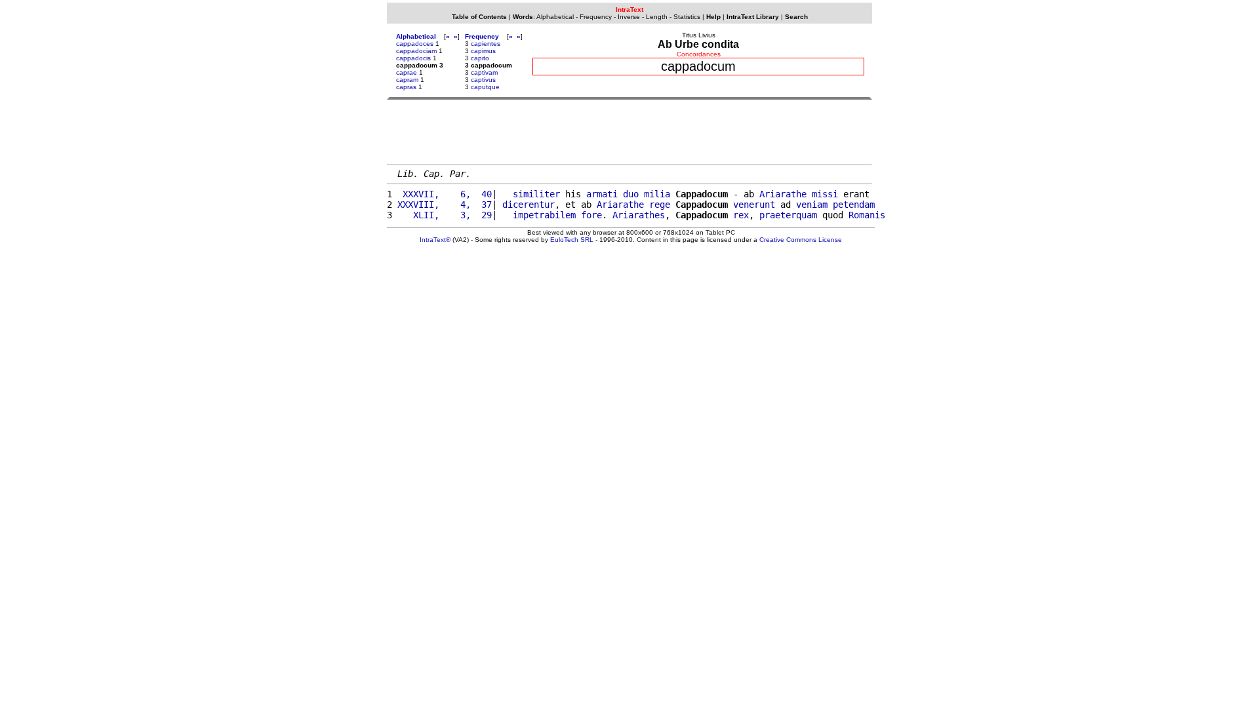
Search (796, 16)
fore (591, 215)
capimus (483, 50)
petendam (854, 204)
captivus (483, 79)
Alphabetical (555, 16)
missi (825, 194)
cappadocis (413, 58)
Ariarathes (638, 215)
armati (602, 194)
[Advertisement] (629, 131)
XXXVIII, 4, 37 (444, 204)
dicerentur (528, 204)
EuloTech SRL (571, 239)
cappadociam (416, 50)
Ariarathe (783, 194)
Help (713, 16)
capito (480, 58)
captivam (484, 72)
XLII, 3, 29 (444, 215)
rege (659, 204)
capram (407, 79)
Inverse (629, 16)
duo (631, 194)
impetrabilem (544, 215)
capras (406, 86)
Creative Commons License (800, 239)
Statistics (686, 16)
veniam (812, 204)
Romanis (867, 215)
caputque (485, 86)
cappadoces (414, 43)
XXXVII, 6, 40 (444, 194)
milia (657, 194)
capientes (485, 43)
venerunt (754, 204)
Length (657, 16)
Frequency (596, 16)
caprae (406, 72)
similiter (536, 194)
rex (741, 215)
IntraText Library (753, 16)
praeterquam (788, 215)
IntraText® (435, 239)
